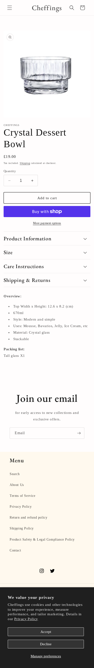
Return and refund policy (28, 517)
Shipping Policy (22, 528)
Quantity (10, 171)
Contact (15, 550)
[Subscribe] (79, 433)
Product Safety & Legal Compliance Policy (42, 539)
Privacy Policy (26, 619)
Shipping (25, 163)
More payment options (47, 223)
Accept (45, 632)
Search (15, 474)
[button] (9, 7)
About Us (17, 485)
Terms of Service (22, 496)
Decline (46, 644)
